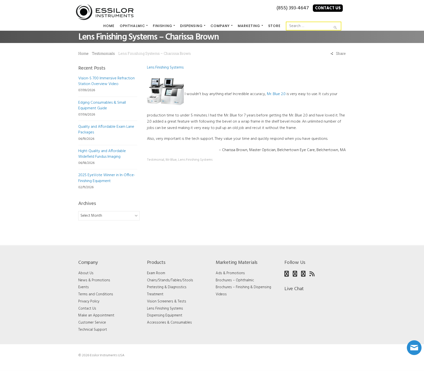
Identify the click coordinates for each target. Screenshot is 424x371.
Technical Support (92, 330)
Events (83, 287)
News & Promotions (94, 280)
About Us (85, 273)
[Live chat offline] (414, 347)
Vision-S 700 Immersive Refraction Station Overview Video (106, 81)
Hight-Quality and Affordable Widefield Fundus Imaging (102, 154)
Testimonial (155, 160)
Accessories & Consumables (169, 323)
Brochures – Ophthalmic (235, 280)
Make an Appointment (96, 315)
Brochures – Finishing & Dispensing (243, 287)
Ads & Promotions (230, 273)
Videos (221, 294)
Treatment (155, 294)
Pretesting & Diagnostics (166, 287)
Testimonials (103, 53)
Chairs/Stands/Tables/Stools (170, 280)
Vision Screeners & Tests (166, 301)
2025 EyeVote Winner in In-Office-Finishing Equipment (106, 178)
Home (83, 53)
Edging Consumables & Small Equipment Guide (102, 106)
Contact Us (328, 8)
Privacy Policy (88, 301)
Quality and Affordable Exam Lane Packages (106, 130)
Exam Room (156, 273)
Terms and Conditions (95, 294)
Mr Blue (171, 160)
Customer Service (92, 323)
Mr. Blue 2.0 (276, 94)
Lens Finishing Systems (165, 67)
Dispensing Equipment (164, 315)
